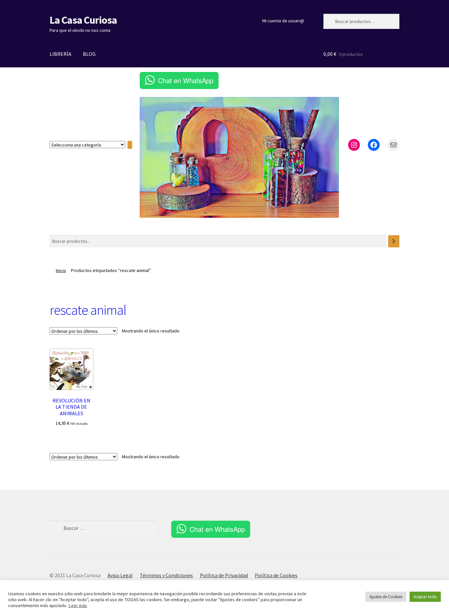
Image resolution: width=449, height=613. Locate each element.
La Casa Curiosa (83, 20)
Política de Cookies (276, 575)
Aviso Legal (120, 575)
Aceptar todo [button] (425, 597)
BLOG (89, 54)
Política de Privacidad (224, 575)
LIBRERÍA (60, 54)
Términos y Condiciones (166, 575)
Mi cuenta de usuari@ (283, 21)
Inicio (61, 270)
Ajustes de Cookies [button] (385, 597)
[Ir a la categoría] (130, 145)
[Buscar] (393, 241)
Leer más (77, 605)
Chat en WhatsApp (185, 80)
